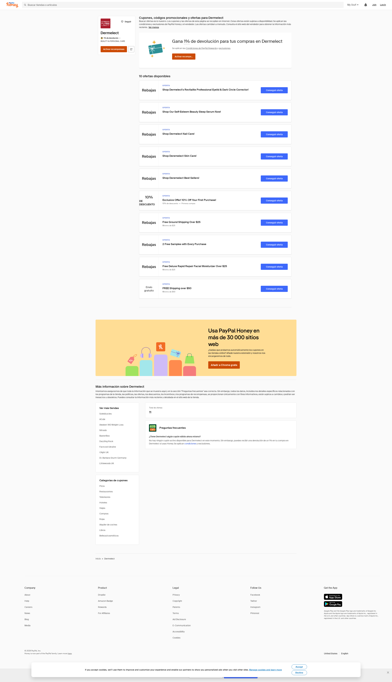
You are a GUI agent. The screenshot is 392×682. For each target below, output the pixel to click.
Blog (26, 619)
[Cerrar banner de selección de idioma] (388, 672)
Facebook (255, 594)
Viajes (102, 508)
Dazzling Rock (106, 441)
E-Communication (182, 625)
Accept (299, 667)
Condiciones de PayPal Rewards (201, 48)
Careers (28, 607)
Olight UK (104, 452)
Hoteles (103, 502)
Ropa (102, 519)
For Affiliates (104, 613)
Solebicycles (105, 413)
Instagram (255, 607)
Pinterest (254, 613)
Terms (176, 613)
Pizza (102, 486)
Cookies (176, 637)
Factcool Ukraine (107, 446)
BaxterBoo (104, 435)
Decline (299, 672)
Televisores (104, 497)
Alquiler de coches (108, 524)
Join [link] (374, 4)
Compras (103, 513)
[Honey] (12, 5)
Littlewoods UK (106, 463)
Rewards (102, 607)
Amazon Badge (105, 601)
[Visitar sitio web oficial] (131, 49)
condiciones (190, 443)
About (27, 594)
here (70, 653)
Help (26, 601)
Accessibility (179, 631)
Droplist (102, 594)
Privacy (176, 594)
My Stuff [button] (351, 4)
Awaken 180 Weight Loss (111, 424)
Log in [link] (383, 4)
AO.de (102, 419)
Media (27, 625)
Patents (176, 607)
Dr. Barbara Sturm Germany (112, 457)
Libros (102, 530)
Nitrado (103, 430)
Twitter (253, 601)
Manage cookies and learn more (265, 669)
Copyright (177, 601)
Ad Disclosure (179, 619)
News (27, 613)
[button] (336, 653)
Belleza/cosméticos (109, 535)
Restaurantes (106, 491)
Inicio (98, 558)
